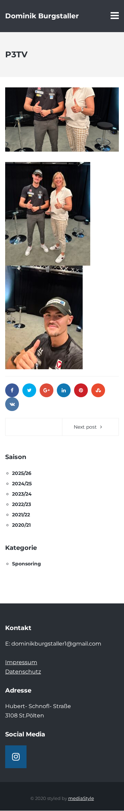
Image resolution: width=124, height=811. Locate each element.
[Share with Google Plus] (46, 390)
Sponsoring (26, 564)
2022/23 (21, 504)
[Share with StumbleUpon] (98, 390)
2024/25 (22, 483)
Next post (85, 427)
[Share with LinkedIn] (64, 390)
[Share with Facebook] (12, 390)
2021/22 (21, 515)
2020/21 (21, 525)
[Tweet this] (29, 390)
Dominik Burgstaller (42, 16)
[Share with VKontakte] (12, 404)
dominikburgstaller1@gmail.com (56, 643)
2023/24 (22, 494)
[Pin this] (81, 390)
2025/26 (21, 473)
